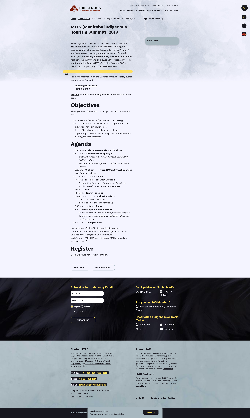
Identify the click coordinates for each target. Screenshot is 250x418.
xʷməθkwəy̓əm (77, 361)
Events (167, 6)
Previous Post (103, 267)
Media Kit (140, 398)
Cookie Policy (119, 414)
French (87, 307)
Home (73, 19)
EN (244, 17)
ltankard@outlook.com (86, 85)
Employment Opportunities (163, 398)
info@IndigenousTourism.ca (92, 385)
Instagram (169, 324)
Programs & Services (136, 10)
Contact (175, 6)
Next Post (80, 267)
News (122, 10)
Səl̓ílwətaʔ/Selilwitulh (95, 364)
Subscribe (83, 320)
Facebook (145, 324)
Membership (134, 6)
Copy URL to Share (151, 19)
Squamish (75, 364)
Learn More (168, 369)
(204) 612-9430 (82, 89)
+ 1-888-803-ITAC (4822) (95, 373)
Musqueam (90, 361)
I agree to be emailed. (82, 312)
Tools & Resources (154, 10)
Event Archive (84, 19)
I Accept (149, 412)
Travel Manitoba (79, 46)
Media (160, 6)
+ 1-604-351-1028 (88, 379)
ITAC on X (145, 291)
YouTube (168, 329)
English (77, 307)
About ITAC (145, 6)
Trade (154, 6)
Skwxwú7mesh (104, 361)
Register (75, 94)
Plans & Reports (171, 10)
